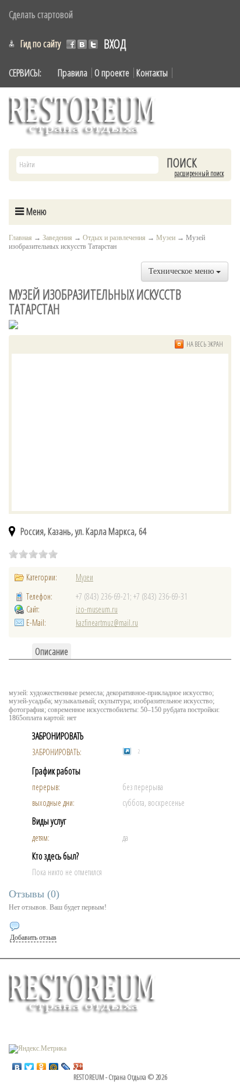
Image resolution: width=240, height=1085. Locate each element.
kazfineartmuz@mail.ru (107, 622)
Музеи (165, 238)
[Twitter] (29, 1064)
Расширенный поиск (199, 174)
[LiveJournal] (66, 1064)
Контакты (152, 72)
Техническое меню (182, 271)
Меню (35, 211)
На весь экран (204, 344)
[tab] (51, 651)
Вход (115, 44)
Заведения (57, 238)
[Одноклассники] (42, 1064)
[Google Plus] (78, 1064)
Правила (72, 72)
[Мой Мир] (54, 1064)
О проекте (111, 72)
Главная (20, 238)
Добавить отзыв (33, 937)
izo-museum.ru (97, 609)
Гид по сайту (40, 43)
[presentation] (51, 651)
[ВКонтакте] (17, 1064)
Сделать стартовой (41, 14)
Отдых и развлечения (114, 238)
